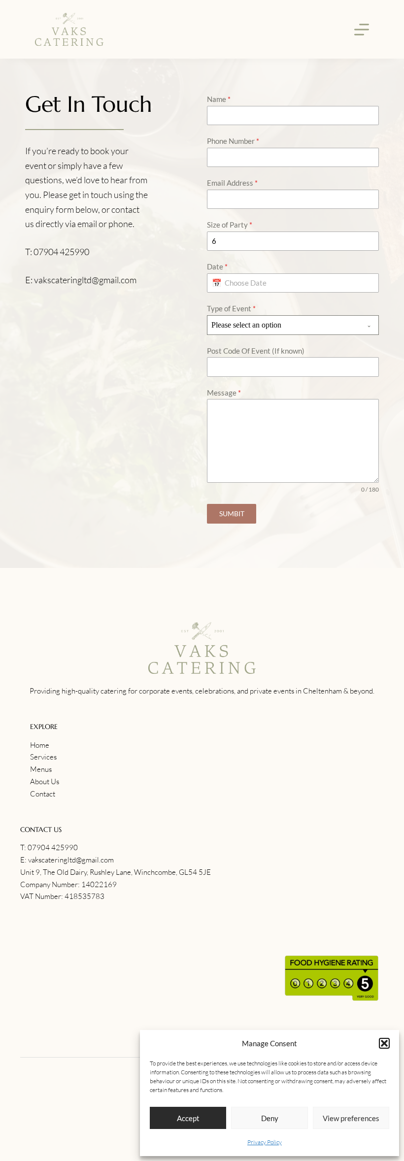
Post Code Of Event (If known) (255, 350)
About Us (44, 781)
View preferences (351, 1118)
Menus (41, 769)
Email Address (232, 182)
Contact (42, 793)
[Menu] (361, 29)
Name (219, 99)
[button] (384, 1043)
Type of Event (231, 308)
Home (39, 745)
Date (217, 266)
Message (224, 392)
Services (43, 757)
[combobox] (293, 325)
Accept (188, 1118)
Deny (269, 1118)
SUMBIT (231, 513)
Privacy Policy (264, 1142)
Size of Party (229, 224)
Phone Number (233, 140)
